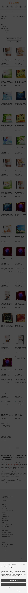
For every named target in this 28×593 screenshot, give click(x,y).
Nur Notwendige (14, 584)
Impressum (24, 591)
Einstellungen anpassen (14, 587)
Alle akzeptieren (13, 580)
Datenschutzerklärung (15, 591)
